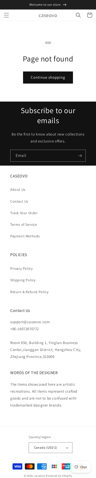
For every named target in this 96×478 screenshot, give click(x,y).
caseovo (39, 475)
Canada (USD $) (45, 447)
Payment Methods (25, 236)
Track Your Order (24, 213)
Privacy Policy (21, 268)
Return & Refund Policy (29, 292)
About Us (18, 189)
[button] (6, 15)
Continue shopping (48, 77)
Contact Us (19, 201)
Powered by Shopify (59, 475)
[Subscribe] (80, 156)
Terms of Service (23, 224)
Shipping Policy (23, 280)
